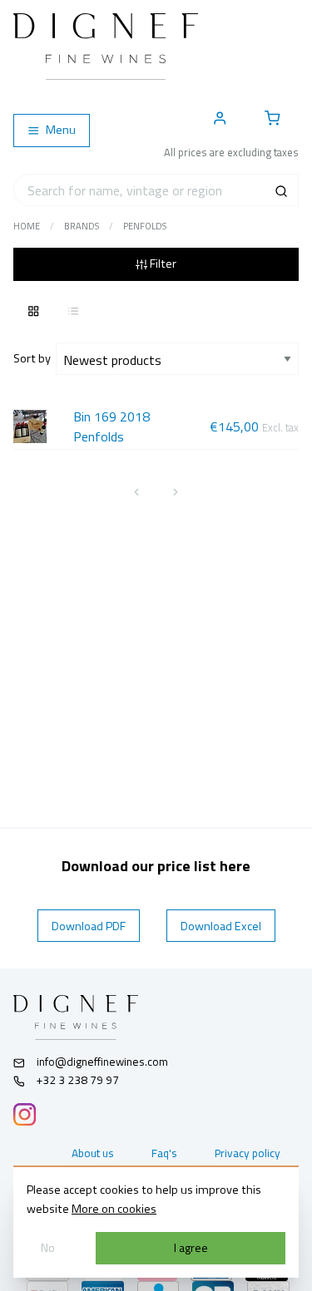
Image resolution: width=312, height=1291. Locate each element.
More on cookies (114, 1209)
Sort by (34, 358)
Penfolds (144, 226)
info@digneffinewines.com (102, 1061)
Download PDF (89, 926)
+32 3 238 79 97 (76, 1080)
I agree (191, 1248)
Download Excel (221, 926)
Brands (81, 226)
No (48, 1248)
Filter (161, 263)
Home (26, 226)
